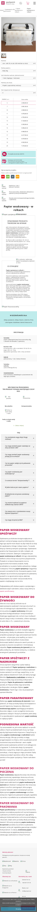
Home (2, 10)
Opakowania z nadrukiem (15, 677)
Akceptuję (18, 909)
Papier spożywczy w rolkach (18, 10)
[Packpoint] (8, 4)
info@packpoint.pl (26, 891)
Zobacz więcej (19, 425)
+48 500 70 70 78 (26, 882)
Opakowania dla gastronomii (9, 10)
